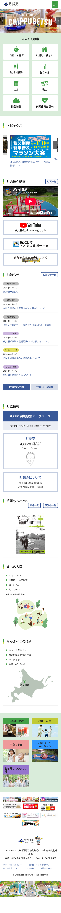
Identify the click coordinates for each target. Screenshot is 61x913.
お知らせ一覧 (49, 274)
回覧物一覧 (50, 505)
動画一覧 (51, 181)
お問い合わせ (46, 868)
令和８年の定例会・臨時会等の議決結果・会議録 (27, 325)
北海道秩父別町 (16, 387)
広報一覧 (34, 505)
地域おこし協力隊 (44, 387)
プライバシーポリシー (12, 865)
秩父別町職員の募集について (17, 374)
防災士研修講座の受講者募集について (21, 358)
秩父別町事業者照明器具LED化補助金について (26, 341)
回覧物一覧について (13, 291)
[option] (30, 151)
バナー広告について (11, 868)
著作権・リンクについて (38, 865)
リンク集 (30, 868)
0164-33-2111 (18, 858)
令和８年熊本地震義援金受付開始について (24, 308)
